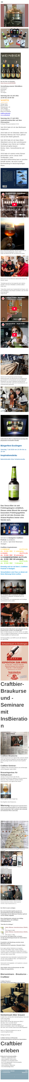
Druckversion (6, 1070)
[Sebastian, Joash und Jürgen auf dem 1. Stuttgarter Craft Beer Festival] (12, 858)
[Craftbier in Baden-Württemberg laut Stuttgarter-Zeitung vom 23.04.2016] (14, 834)
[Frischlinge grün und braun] (6, 876)
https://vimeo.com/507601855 (8, 83)
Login (26, 1070)
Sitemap (12, 1070)
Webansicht (25, 1072)
